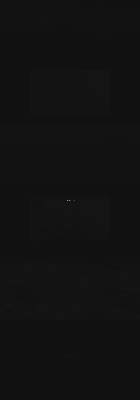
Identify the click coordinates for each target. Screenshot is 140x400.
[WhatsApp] (3, 396)
